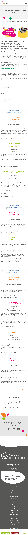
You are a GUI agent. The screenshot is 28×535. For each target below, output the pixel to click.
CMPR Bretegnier (15, 143)
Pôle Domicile (14, 492)
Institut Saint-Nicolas (14, 302)
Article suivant (14, 402)
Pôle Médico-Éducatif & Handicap (14, 489)
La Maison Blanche (14, 277)
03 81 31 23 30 (14, 468)
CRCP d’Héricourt (15, 145)
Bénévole (14, 504)
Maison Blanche (7, 165)
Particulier (14, 502)
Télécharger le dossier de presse (14, 388)
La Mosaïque (14, 359)
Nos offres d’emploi (14, 496)
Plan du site (14, 518)
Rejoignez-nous (14, 498)
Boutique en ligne (14, 514)
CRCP (15, 237)
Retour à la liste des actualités (14, 407)
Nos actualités (8, 21)
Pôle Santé (14, 490)
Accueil (2, 21)
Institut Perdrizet (7, 137)
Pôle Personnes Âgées (14, 487)
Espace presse (14, 512)
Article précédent (14, 397)
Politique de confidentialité (14, 522)
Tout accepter (5, 533)
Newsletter (14, 494)
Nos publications (14, 510)
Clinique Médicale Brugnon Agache (15, 171)
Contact (14, 508)
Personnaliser (23, 533)
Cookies (14, 524)
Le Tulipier (11, 166)
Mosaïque (7, 138)
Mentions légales (14, 520)
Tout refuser (15, 533)
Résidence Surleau (15, 117)
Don (14, 506)
